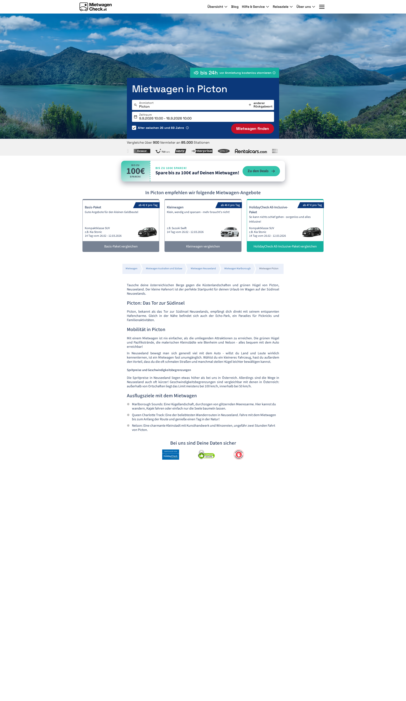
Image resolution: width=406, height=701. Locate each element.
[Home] (96, 7)
